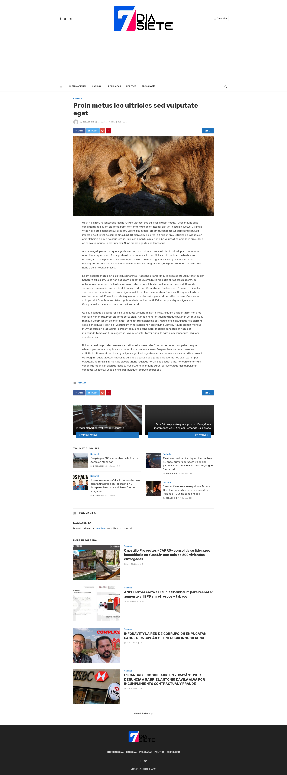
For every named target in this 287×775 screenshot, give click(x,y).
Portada (77, 99)
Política (131, 86)
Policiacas (114, 86)
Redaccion (88, 122)
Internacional (78, 86)
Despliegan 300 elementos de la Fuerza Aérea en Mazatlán (114, 460)
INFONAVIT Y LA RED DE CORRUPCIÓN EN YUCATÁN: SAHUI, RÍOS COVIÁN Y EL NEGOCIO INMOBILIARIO (165, 636)
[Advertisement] (143, 60)
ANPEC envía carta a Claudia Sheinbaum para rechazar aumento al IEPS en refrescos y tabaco (168, 594)
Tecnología (148, 86)
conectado (100, 528)
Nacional (97, 86)
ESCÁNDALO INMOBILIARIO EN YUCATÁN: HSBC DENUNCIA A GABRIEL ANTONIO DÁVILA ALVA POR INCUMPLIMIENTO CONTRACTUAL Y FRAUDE (164, 679)
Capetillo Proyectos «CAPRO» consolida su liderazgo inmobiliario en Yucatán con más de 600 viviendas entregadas (167, 555)
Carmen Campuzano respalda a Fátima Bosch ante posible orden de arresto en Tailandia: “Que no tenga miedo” (186, 490)
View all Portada (142, 713)
